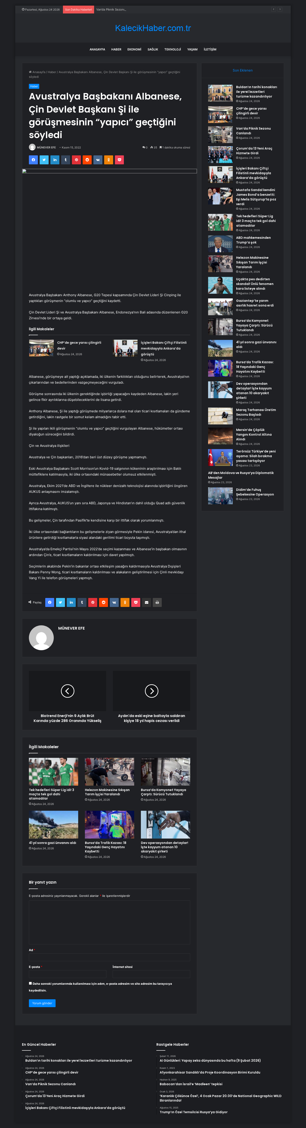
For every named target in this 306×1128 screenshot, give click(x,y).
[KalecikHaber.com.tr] (153, 28)
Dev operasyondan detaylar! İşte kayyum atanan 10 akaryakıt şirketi (164, 847)
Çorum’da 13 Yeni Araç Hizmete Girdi (254, 150)
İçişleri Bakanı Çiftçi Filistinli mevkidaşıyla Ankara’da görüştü (164, 348)
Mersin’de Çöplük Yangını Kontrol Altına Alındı (254, 434)
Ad (32, 950)
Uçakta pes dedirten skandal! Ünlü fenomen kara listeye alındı (255, 284)
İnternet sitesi (123, 967)
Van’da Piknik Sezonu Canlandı (117, 9)
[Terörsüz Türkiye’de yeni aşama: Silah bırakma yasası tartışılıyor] (220, 457)
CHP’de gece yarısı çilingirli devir (251, 110)
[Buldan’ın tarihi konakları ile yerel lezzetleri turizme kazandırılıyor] (220, 93)
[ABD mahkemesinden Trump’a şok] (220, 243)
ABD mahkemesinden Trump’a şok (253, 240)
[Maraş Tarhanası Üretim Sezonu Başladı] (220, 416)
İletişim (210, 49)
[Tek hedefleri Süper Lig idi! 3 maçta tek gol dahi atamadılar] (53, 772)
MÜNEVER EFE (46, 147)
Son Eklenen (243, 70)
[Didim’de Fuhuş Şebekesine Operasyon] (220, 495)
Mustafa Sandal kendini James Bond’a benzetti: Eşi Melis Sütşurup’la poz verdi (256, 197)
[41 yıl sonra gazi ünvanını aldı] (53, 825)
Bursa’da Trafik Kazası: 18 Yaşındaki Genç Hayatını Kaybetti (105, 847)
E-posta (35, 967)
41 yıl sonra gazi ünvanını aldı (52, 843)
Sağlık (153, 49)
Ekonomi (134, 49)
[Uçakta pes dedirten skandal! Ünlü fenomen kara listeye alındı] (220, 285)
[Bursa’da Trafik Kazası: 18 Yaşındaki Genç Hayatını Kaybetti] (109, 825)
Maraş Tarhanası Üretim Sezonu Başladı (256, 412)
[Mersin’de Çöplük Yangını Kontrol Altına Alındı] (220, 436)
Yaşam (192, 49)
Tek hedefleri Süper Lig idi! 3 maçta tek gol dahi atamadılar (51, 794)
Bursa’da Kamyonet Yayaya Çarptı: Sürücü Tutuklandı (163, 792)
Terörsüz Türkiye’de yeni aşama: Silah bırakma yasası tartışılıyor (256, 456)
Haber (116, 49)
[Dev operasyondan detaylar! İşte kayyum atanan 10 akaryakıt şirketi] (165, 825)
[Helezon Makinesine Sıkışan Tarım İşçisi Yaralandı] (109, 772)
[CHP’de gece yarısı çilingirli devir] (41, 348)
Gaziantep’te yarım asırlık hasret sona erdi (255, 303)
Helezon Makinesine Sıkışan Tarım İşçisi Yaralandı (107, 792)
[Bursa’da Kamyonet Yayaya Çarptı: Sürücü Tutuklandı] (165, 772)
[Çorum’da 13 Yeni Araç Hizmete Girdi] (220, 154)
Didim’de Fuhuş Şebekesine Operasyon (255, 492)
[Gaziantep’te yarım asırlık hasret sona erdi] (220, 306)
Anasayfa (97, 49)
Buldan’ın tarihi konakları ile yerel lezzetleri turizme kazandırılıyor (256, 92)
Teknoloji (172, 49)
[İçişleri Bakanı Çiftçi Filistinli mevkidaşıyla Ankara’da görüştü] (125, 348)
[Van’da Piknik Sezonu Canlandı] (220, 134)
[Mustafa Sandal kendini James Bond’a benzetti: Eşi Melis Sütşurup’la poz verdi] (220, 196)
